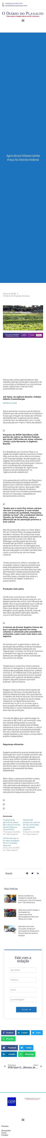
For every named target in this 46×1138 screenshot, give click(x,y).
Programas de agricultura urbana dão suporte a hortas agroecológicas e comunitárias (11, 825)
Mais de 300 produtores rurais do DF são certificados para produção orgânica (31, 825)
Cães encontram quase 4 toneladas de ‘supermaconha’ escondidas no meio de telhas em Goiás (29, 914)
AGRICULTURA (10, 403)
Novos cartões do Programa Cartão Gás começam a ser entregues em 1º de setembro (29, 899)
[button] (23, 20)
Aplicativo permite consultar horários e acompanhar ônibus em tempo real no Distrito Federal (28, 931)
